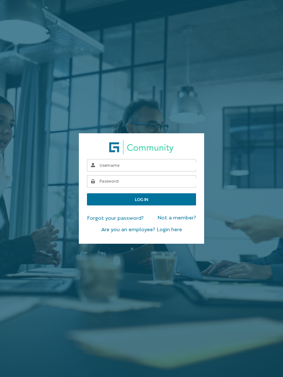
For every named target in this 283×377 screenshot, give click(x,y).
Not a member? (176, 218)
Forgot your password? (115, 218)
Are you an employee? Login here (141, 229)
